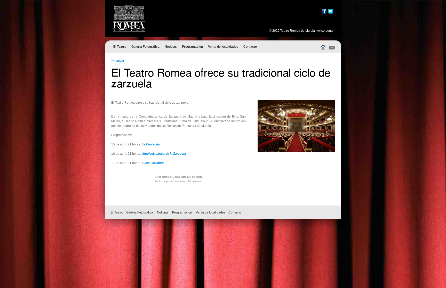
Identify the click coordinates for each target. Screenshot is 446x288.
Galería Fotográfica (145, 46)
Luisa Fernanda (153, 163)
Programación (192, 46)
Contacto (250, 46)
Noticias (171, 46)
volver (120, 61)
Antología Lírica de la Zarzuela (164, 153)
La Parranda (151, 144)
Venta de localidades (223, 46)
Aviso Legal (325, 30)
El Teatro (119, 46)
